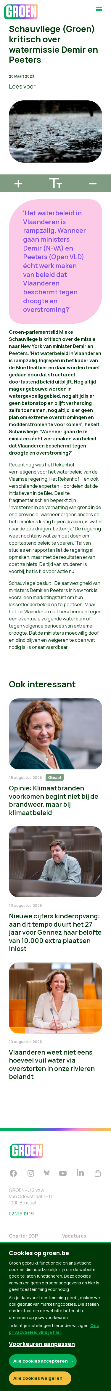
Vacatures (74, 1236)
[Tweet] (9, 155)
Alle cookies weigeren (37, 1378)
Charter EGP (23, 1236)
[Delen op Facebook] (9, 138)
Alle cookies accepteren (40, 1361)
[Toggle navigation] (99, 12)
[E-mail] (9, 172)
